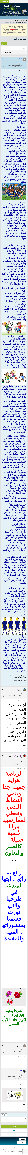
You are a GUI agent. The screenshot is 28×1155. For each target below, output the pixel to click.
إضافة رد (14, 1126)
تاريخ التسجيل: (18, 65)
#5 (2, 1082)
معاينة (14, 1130)
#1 (2, 70)
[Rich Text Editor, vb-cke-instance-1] (14, 1119)
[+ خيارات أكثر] (3, 684)
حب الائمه (10, 676)
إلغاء (14, 1134)
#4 (2, 1056)
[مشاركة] (3, 66)
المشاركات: (19, 66)
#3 (2, 768)
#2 (2, 700)
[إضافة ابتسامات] (2, 1114)
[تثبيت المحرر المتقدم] (5, 1114)
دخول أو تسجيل (5, 1)
